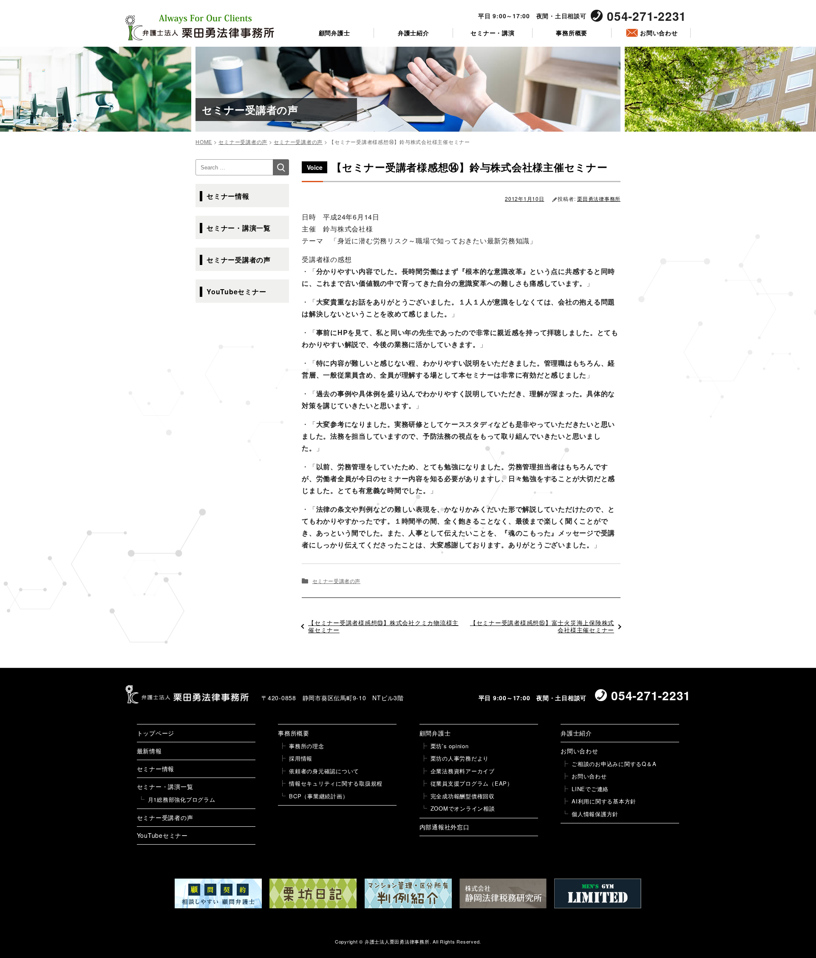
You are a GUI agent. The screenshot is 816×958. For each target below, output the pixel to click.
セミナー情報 (228, 196)
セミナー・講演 (492, 33)
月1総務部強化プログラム (181, 799)
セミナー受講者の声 (336, 580)
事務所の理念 (306, 746)
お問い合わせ (659, 33)
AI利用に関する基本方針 (604, 801)
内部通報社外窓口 (444, 827)
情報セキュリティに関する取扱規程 (335, 783)
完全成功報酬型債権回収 (463, 796)
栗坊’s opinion (450, 746)
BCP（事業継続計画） (318, 796)
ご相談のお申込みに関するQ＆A (614, 764)
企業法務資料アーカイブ (463, 771)
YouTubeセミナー (236, 291)
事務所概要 (571, 33)
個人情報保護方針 (595, 814)
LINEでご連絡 (590, 789)
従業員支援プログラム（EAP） (472, 783)
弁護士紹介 (413, 33)
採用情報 (300, 758)
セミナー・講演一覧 (239, 228)
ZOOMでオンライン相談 (463, 808)
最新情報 (149, 751)
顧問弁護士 (334, 33)
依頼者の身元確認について (324, 771)
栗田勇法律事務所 (598, 198)
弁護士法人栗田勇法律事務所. (398, 941)
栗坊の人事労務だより (460, 758)
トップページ (156, 733)
